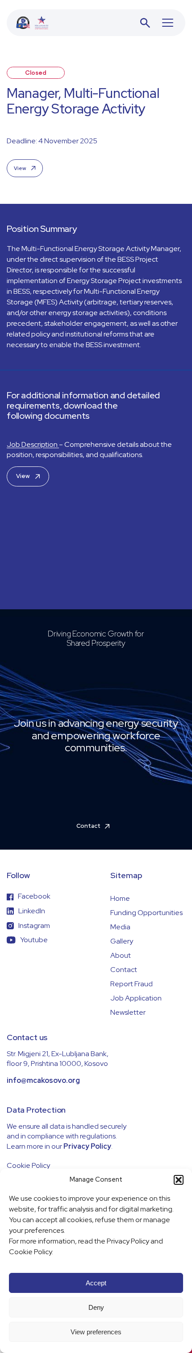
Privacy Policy (87, 1146)
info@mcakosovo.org (43, 1080)
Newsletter (128, 1012)
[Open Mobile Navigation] (167, 22)
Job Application (136, 998)
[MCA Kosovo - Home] (32, 22)
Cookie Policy (28, 1165)
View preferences (96, 1332)
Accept (96, 1283)
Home (120, 898)
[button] (178, 1179)
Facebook (34, 896)
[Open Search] (145, 22)
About (120, 955)
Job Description (33, 444)
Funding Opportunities (146, 912)
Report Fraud (131, 983)
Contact (123, 969)
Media (120, 927)
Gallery (121, 941)
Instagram (34, 925)
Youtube (34, 939)
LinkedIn (31, 911)
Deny (96, 1307)
